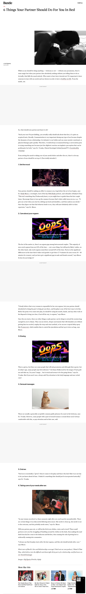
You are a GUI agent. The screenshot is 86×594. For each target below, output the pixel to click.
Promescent (25, 327)
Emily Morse (25, 194)
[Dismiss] (83, 578)
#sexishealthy (74, 148)
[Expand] (77, 578)
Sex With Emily (51, 194)
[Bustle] (7, 3)
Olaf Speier (27, 559)
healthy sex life (66, 79)
